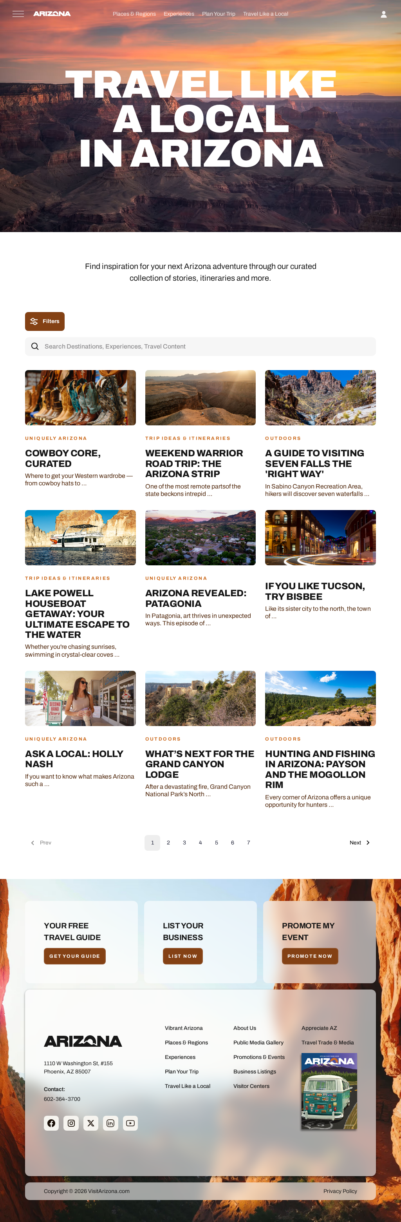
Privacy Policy (340, 1191)
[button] (134, 13)
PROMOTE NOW (310, 956)
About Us (244, 1028)
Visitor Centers (251, 1086)
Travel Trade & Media (328, 1043)
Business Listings (254, 1072)
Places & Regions (134, 14)
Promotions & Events (259, 1057)
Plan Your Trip (218, 14)
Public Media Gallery (258, 1043)
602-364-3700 (62, 1099)
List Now (182, 956)
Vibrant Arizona (184, 1028)
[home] (52, 14)
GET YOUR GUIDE (74, 956)
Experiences (179, 14)
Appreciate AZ (319, 1028)
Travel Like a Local (265, 14)
